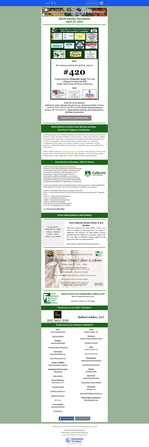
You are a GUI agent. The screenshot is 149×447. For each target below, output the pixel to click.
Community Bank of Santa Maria (58, 347)
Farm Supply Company (58, 407)
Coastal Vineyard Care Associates (91, 360)
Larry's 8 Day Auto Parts (58, 332)
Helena (84, 107)
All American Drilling (89, 105)
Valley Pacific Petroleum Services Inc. (91, 393)
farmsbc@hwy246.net (73, 435)
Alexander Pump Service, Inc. (70, 105)
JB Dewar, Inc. (91, 389)
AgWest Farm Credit (52, 105)
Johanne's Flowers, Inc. (91, 332)
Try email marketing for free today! (74, 443)
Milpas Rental (58, 372)
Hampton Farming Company (91, 365)
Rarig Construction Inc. (95, 110)
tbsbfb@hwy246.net (69, 151)
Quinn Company (58, 376)
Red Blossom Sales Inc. (58, 396)
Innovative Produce (58, 387)
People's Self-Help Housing (91, 378)
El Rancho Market (91, 371)
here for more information (55, 209)
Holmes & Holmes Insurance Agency (91, 338)
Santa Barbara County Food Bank (91, 382)
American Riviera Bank (58, 343)
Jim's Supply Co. (58, 411)
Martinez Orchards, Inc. (58, 391)
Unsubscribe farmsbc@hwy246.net (74, 430)
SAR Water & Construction (74, 112)
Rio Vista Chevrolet (58, 336)
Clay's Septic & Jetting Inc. (58, 358)
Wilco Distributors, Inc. (91, 400)
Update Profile (65, 432)
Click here (74, 301)
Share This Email (68, 418)
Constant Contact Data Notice (79, 432)
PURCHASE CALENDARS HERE (74, 118)
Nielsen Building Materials (77, 110)
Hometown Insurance (91, 343)
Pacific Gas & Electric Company (57, 365)
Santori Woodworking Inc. (58, 354)
